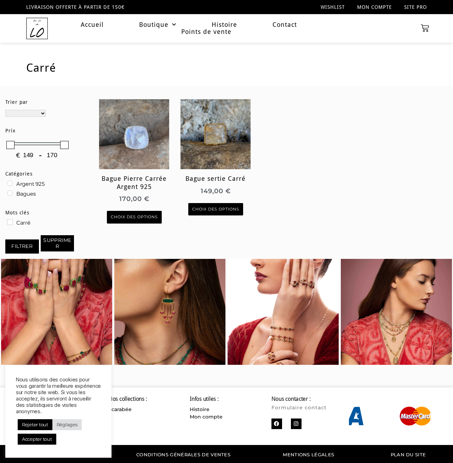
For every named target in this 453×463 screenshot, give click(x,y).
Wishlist (333, 7)
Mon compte (374, 7)
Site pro (415, 7)
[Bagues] (10, 193)
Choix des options (134, 217)
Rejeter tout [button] (35, 424)
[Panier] (425, 28)
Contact (285, 24)
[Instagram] (296, 424)
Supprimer (57, 243)
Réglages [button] (67, 424)
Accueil (92, 24)
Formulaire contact (299, 407)
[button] (356, 416)
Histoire (224, 24)
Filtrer (22, 246)
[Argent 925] (10, 183)
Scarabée (120, 409)
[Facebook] (276, 424)
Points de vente (206, 31)
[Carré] (10, 222)
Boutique (153, 24)
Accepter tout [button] (37, 439)
